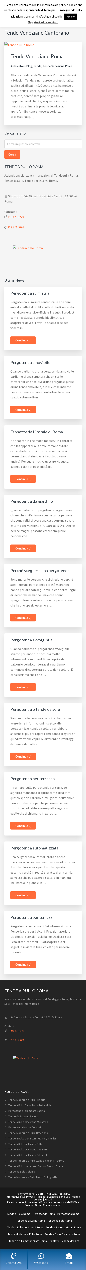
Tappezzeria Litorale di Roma (36, 431)
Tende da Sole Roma (59, 1220)
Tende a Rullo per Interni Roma (25, 1227)
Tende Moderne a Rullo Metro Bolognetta (32, 1177)
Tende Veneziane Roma (37, 56)
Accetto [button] (71, 16)
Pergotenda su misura (29, 293)
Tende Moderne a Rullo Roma (25, 1234)
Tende (37, 66)
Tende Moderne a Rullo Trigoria (26, 1100)
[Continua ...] (25, 341)
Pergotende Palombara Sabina (26, 1111)
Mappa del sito (70, 1241)
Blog (29, 66)
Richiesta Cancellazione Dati (53, 1196)
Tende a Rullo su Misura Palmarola (28, 1155)
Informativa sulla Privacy (20, 1196)
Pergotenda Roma (68, 1214)
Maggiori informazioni (43, 22)
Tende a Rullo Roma (18, 1214)
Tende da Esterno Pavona (23, 1116)
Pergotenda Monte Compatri (25, 1127)
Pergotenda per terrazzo (32, 778)
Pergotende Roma (44, 1214)
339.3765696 (15, 227)
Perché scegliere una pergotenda (40, 570)
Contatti (54, 1241)
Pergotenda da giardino (31, 501)
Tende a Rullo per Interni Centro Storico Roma (35, 1166)
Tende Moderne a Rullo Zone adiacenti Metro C (36, 1160)
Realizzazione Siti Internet (22, 1202)
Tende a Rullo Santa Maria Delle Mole (30, 1105)
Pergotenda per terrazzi (32, 917)
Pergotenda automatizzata (34, 847)
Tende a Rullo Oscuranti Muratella (28, 1122)
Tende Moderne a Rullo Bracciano (28, 1133)
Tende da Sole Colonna (22, 1171)
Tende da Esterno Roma (30, 1220)
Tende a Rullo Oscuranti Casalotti (28, 1149)
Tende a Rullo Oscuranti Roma (62, 1234)
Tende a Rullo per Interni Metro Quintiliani (32, 1138)
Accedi (48, 1199)
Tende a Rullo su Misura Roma (63, 1227)
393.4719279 (15, 217)
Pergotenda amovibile (30, 362)
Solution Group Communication (43, 1205)
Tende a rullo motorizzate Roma (28, 1241)
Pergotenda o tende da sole (35, 709)
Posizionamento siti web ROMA (59, 1202)
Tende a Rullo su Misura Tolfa (25, 1144)
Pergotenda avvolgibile (31, 639)
